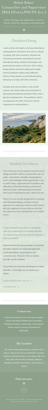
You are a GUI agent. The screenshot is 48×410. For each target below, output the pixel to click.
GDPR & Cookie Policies (19, 401)
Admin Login (33, 401)
